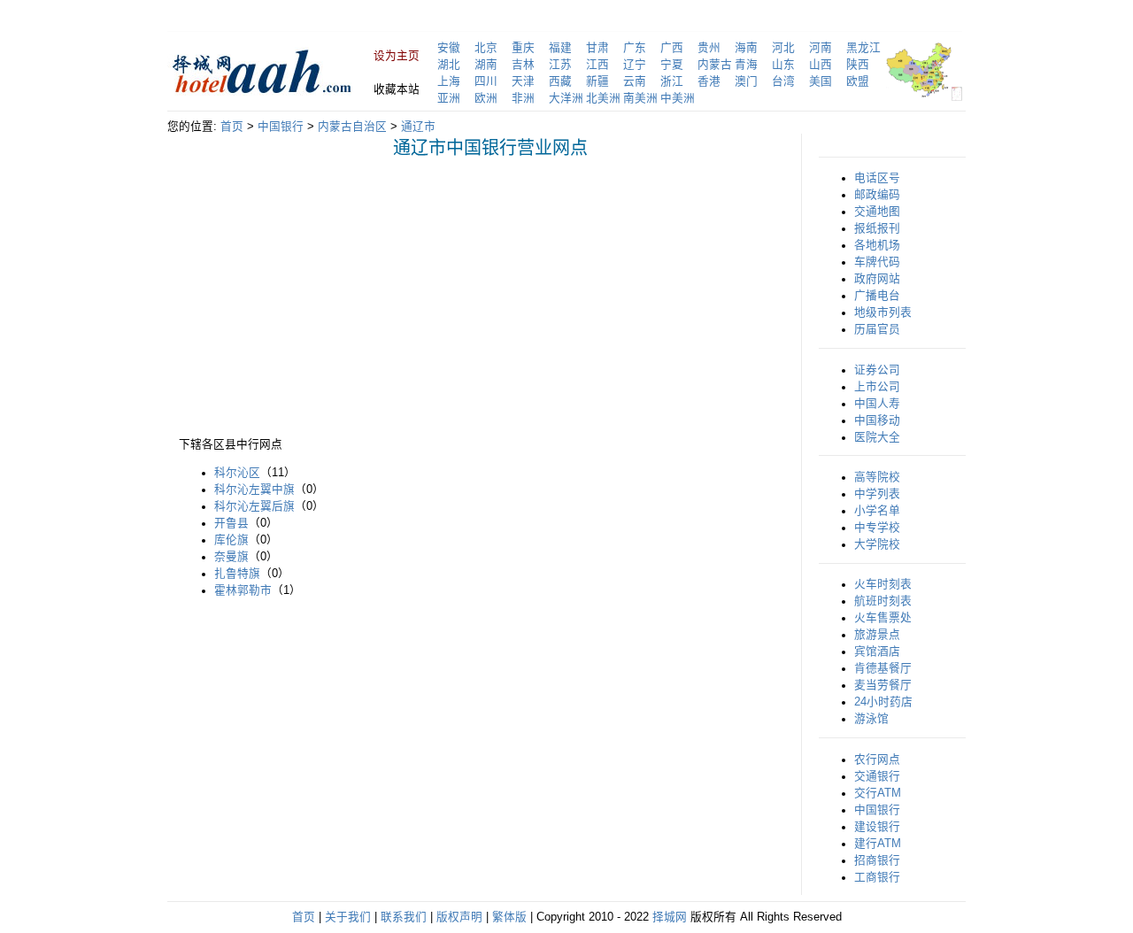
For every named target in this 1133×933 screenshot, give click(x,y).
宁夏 (671, 64)
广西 (671, 48)
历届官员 (877, 329)
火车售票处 (883, 618)
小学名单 (877, 511)
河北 (783, 48)
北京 (485, 48)
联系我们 (404, 917)
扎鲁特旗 (237, 573)
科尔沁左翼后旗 (254, 506)
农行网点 (877, 759)
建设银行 (877, 827)
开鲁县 (231, 523)
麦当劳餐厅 (883, 685)
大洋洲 (566, 98)
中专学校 (877, 527)
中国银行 (281, 126)
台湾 (783, 81)
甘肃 (597, 48)
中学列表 (877, 494)
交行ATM (877, 793)
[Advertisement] (327, 296)
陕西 (857, 64)
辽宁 (634, 64)
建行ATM (877, 843)
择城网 (669, 917)
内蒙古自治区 (352, 126)
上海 (448, 81)
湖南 (485, 64)
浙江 (671, 81)
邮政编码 (877, 195)
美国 (820, 81)
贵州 (709, 48)
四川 (485, 81)
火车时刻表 (883, 584)
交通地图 (877, 211)
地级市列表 (883, 312)
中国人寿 (877, 403)
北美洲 (603, 98)
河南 (820, 48)
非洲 (523, 98)
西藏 (560, 81)
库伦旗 (231, 540)
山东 (783, 64)
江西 (597, 64)
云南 (634, 81)
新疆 (597, 81)
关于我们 (348, 917)
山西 (820, 64)
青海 (746, 64)
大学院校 (877, 544)
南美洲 (640, 98)
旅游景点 (877, 634)
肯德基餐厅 (883, 668)
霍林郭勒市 (243, 590)
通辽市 (418, 126)
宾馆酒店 (877, 651)
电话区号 (877, 178)
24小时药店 (883, 702)
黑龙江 (863, 48)
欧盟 (857, 81)
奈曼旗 (231, 557)
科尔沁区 (237, 472)
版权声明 (459, 917)
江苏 (560, 64)
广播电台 (877, 295)
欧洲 (485, 98)
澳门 (746, 81)
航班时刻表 (883, 601)
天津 (523, 81)
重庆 (523, 48)
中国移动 (877, 420)
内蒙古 (715, 64)
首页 (231, 126)
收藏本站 (397, 89)
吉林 (523, 64)
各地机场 (877, 245)
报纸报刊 (877, 228)
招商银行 (877, 860)
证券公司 (877, 370)
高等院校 (877, 477)
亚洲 (448, 98)
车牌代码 (877, 262)
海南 (746, 48)
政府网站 (877, 279)
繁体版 (509, 917)
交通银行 (877, 776)
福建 (560, 48)
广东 (634, 48)
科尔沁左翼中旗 (254, 489)
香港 (709, 81)
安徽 (448, 48)
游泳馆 (871, 719)
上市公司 (877, 387)
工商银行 (877, 877)
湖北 (448, 64)
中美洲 (677, 98)
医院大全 (877, 437)
